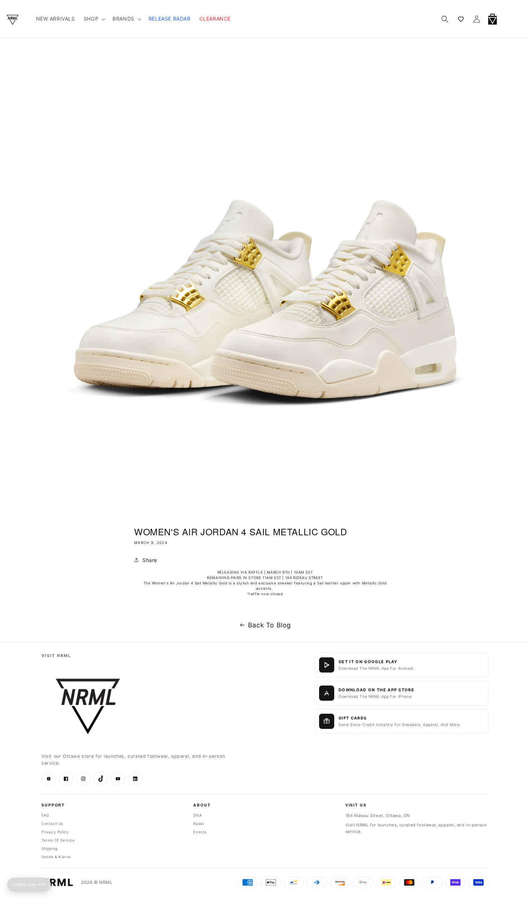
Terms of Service (58, 840)
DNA (197, 815)
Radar (198, 823)
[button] (511, 19)
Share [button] (149, 560)
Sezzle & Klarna (56, 857)
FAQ (45, 815)
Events (200, 832)
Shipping (49, 848)
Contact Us (52, 823)
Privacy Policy (55, 832)
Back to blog (269, 625)
